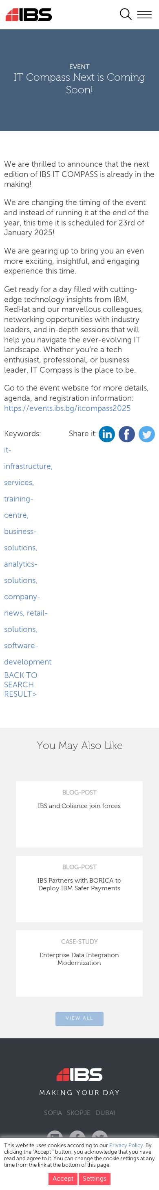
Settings (94, 1179)
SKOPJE (79, 1113)
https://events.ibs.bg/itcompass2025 (67, 409)
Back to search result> (21, 685)
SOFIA (53, 1113)
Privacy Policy (126, 1145)
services (18, 483)
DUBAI (105, 1113)
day (111, 1093)
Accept (63, 1179)
